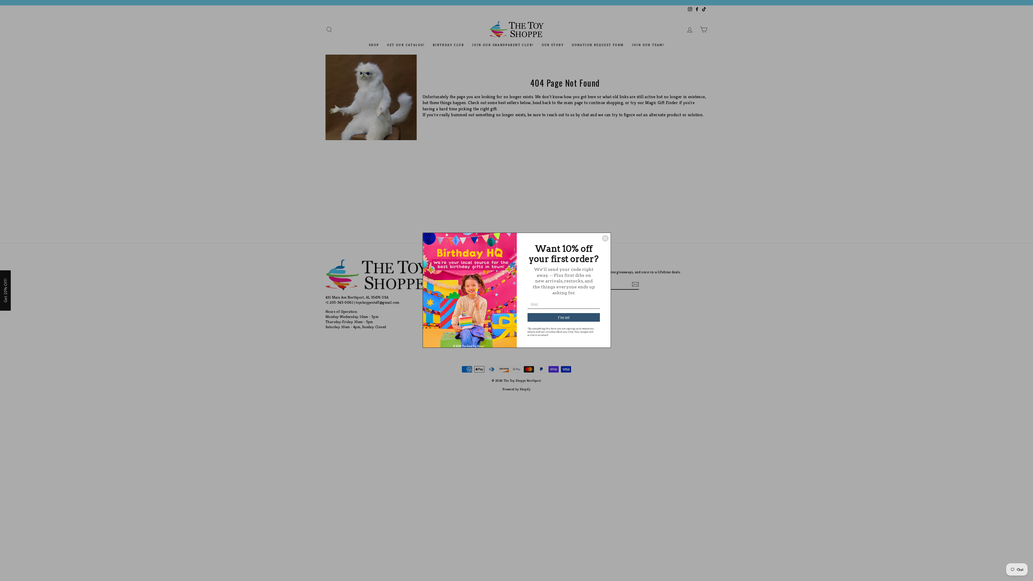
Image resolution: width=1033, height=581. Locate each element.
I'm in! (563, 317)
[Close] (605, 238)
